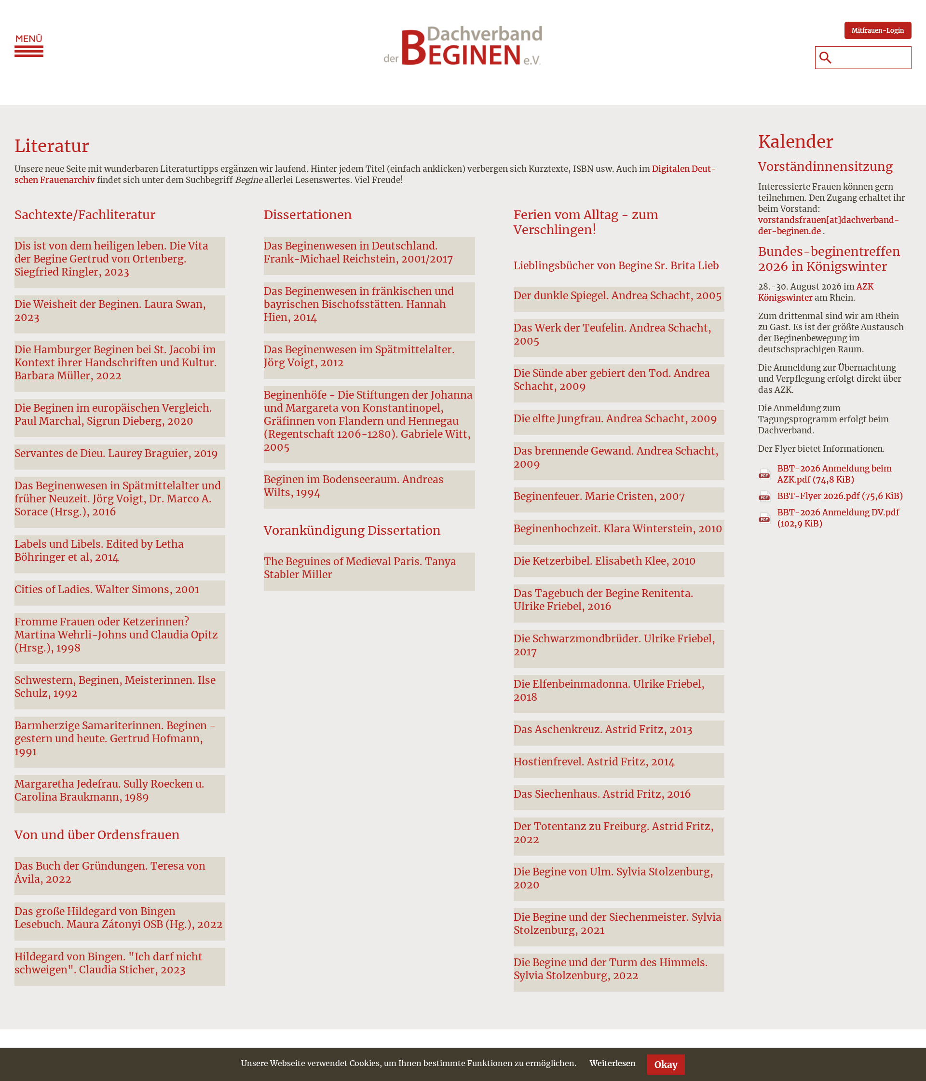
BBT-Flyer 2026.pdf (840, 496)
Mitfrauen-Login (878, 30)
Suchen (825, 57)
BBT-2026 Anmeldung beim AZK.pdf (834, 474)
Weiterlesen (613, 1063)
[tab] (119, 262)
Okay (666, 1064)
